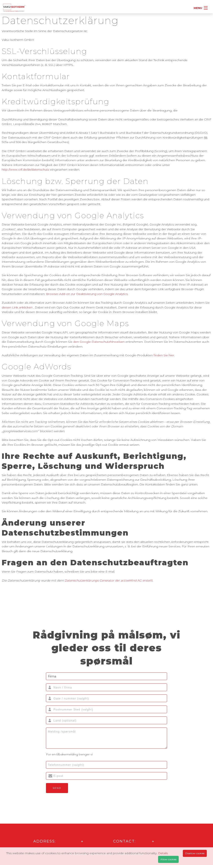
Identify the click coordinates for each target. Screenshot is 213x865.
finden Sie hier (163, 355)
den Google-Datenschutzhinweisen (99, 342)
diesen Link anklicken (17, 307)
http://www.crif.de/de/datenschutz (25, 169)
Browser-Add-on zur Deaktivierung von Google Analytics (87, 294)
